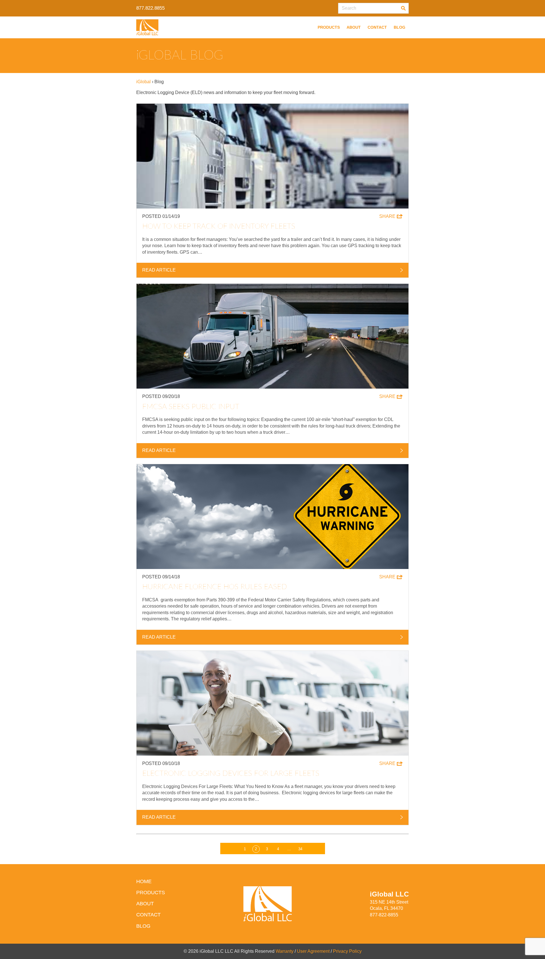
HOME (144, 881)
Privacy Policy (347, 951)
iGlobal (143, 81)
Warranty (285, 951)
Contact (377, 27)
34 (300, 849)
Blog (399, 27)
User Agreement (313, 951)
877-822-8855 (384, 914)
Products (329, 27)
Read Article (159, 270)
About (354, 27)
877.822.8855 (150, 8)
